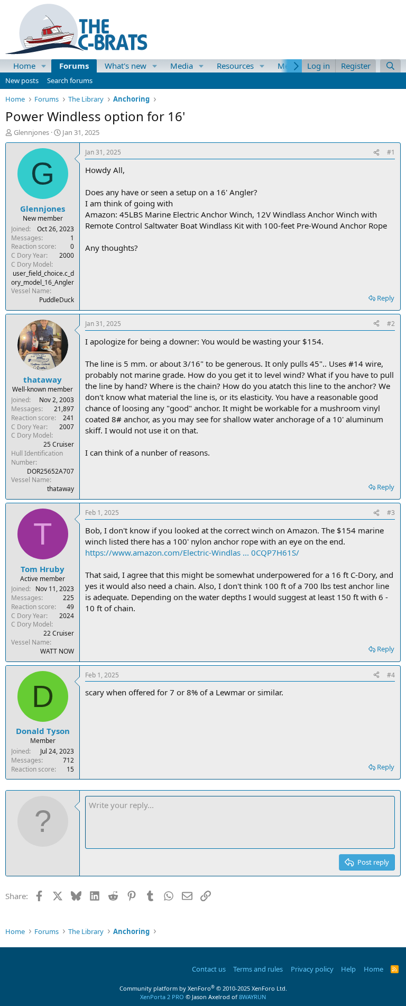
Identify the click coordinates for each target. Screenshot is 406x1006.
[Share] (376, 153)
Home (24, 65)
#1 (391, 152)
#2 (391, 323)
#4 (391, 674)
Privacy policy (312, 969)
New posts (22, 80)
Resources (235, 65)
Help (348, 969)
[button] (43, 65)
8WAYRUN (252, 997)
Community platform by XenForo (203, 988)
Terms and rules (258, 969)
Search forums (70, 80)
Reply (385, 298)
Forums (74, 65)
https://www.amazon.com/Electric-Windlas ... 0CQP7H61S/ (192, 552)
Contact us (209, 969)
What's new (125, 65)
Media (181, 65)
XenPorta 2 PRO (162, 997)
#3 (391, 512)
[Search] (390, 65)
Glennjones (31, 132)
